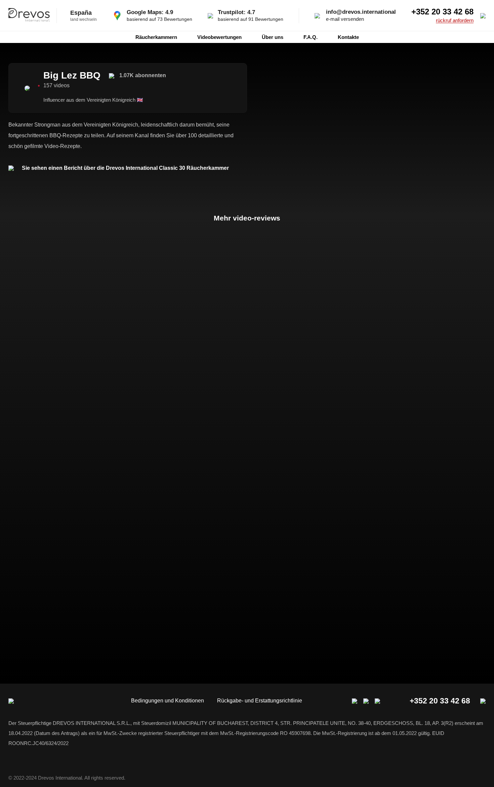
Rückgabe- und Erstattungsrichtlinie (259, 700)
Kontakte (348, 37)
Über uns (272, 37)
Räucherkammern (156, 37)
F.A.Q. (310, 37)
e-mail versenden (345, 19)
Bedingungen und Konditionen (167, 700)
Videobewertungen (219, 37)
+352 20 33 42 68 (442, 12)
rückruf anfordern (455, 20)
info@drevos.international (361, 12)
